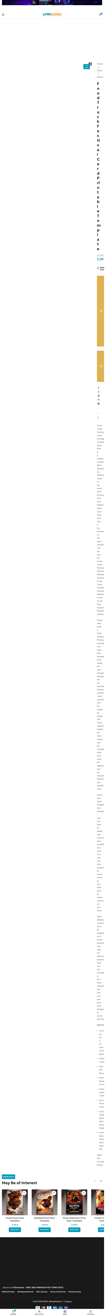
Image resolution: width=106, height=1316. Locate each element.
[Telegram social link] (98, 404)
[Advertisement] (52, 42)
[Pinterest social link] (98, 396)
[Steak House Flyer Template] (15, 1202)
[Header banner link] (52, 2)
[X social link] (98, 392)
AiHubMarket (55, 1301)
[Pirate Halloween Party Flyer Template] (74, 1202)
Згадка (68, 1301)
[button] (89, 63)
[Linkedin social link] (98, 400)
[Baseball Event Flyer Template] (45, 1202)
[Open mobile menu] (3, 14)
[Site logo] (52, 14)
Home (100, 63)
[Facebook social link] (98, 388)
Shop (99, 70)
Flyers (100, 77)
